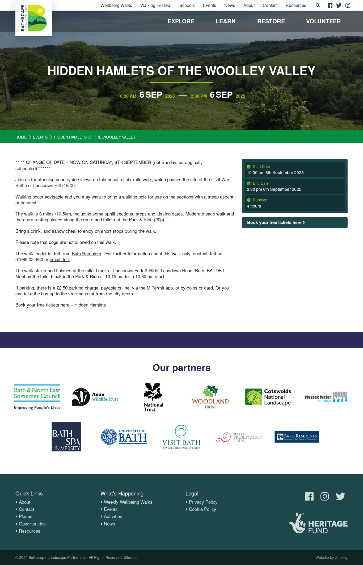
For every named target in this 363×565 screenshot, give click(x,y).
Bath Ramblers (86, 253)
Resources (296, 5)
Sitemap (131, 557)
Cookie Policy (202, 509)
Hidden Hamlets (90, 304)
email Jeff (60, 259)
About (249, 5)
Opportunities (32, 524)
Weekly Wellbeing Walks (128, 502)
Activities (113, 516)
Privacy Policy (203, 502)
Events (209, 5)
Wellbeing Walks (116, 5)
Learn (226, 21)
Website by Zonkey (331, 557)
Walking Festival (155, 5)
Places (25, 516)
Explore (181, 21)
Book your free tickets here (275, 222)
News (229, 5)
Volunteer (323, 21)
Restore (271, 21)
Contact (270, 5)
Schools (187, 5)
